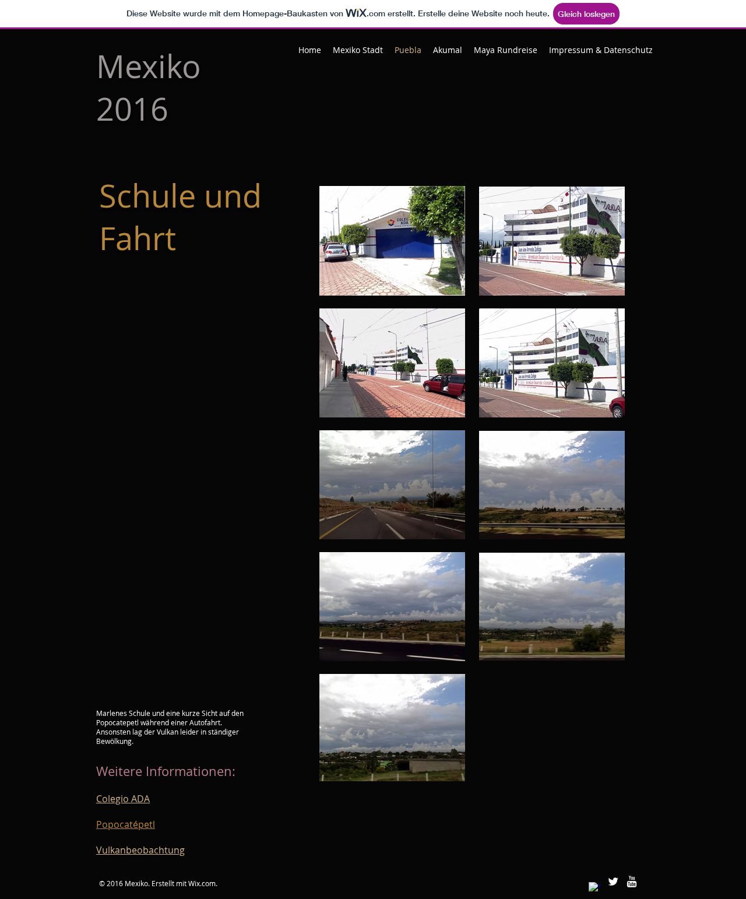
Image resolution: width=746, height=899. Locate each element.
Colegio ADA (123, 798)
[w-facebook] (594, 888)
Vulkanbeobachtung (140, 850)
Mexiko (148, 66)
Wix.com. (202, 883)
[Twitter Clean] (613, 881)
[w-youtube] (632, 881)
